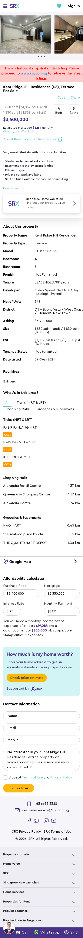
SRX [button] (6, 873)
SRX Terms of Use (57, 831)
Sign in (74, 6)
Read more (10, 188)
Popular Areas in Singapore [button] (22, 920)
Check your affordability (20, 131)
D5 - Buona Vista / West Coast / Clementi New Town (59, 311)
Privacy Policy (61, 777)
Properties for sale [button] (16, 854)
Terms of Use (32, 777)
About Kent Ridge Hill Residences (29, 139)
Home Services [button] (13, 892)
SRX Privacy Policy (26, 831)
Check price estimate (26, 677)
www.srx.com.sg (34, 73)
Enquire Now (19, 788)
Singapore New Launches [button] (21, 882)
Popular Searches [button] (15, 910)
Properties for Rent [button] (16, 901)
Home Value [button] (11, 863)
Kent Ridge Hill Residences (56, 235)
